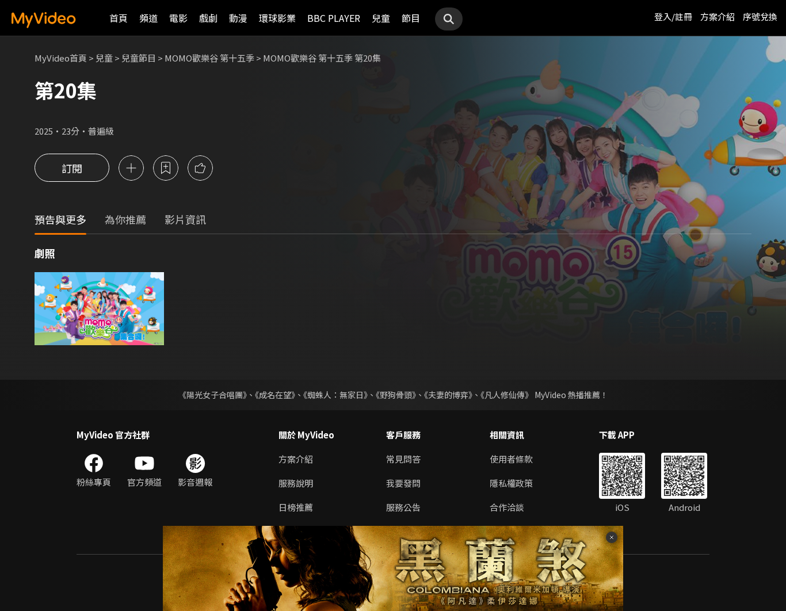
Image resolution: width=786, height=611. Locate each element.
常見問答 (403, 459)
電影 (178, 18)
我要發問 (403, 483)
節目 (411, 18)
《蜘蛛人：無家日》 (335, 394)
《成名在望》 (275, 394)
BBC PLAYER (333, 18)
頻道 (148, 18)
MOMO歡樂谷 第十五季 (209, 58)
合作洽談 (507, 507)
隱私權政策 (511, 483)
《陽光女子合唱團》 (212, 394)
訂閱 (72, 168)
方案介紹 (717, 16)
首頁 (118, 18)
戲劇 (208, 18)
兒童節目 (138, 58)
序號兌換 (760, 16)
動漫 (238, 18)
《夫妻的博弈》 (448, 394)
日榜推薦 (295, 507)
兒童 (381, 18)
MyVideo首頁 (61, 58)
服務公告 (403, 507)
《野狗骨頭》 (396, 394)
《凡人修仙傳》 (506, 394)
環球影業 (277, 18)
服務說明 (295, 483)
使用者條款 (511, 459)
